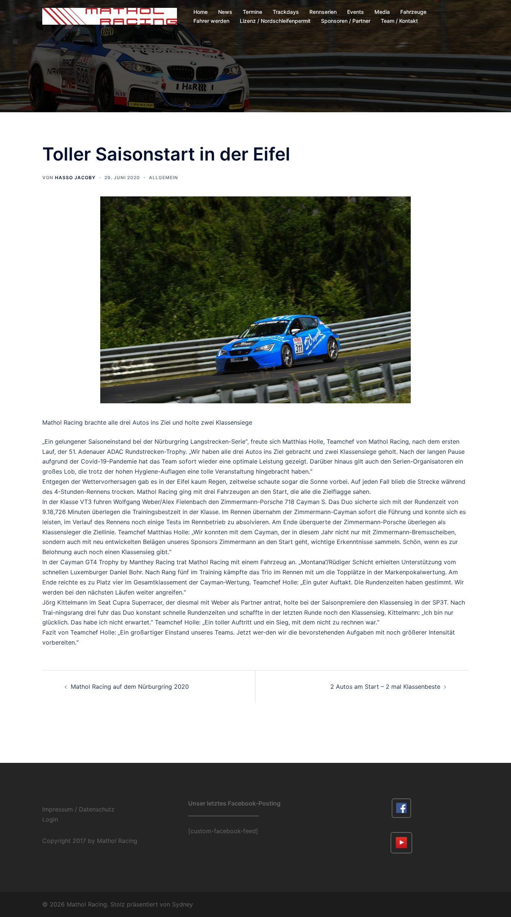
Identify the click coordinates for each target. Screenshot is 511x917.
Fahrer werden (211, 21)
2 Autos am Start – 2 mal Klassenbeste (385, 686)
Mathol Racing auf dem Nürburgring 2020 (130, 686)
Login (50, 819)
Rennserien (323, 12)
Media (382, 12)
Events (355, 12)
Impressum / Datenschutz (78, 809)
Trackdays (286, 12)
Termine (252, 12)
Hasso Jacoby (75, 177)
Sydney (182, 904)
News (225, 12)
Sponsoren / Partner (345, 21)
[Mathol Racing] (109, 15)
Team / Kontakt (399, 21)
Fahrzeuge (413, 12)
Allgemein (163, 177)
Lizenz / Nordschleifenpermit (275, 21)
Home (200, 12)
